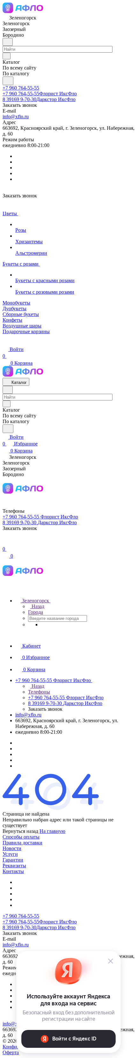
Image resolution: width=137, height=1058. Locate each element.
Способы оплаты (21, 837)
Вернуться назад (20, 831)
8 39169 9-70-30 (39, 99)
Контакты (13, 871)
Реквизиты (14, 865)
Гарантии (13, 860)
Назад (37, 606)
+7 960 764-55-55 (21, 88)
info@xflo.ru (16, 116)
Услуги (10, 854)
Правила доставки (22, 842)
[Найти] (8, 81)
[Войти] (5, 542)
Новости (12, 848)
